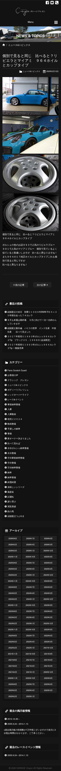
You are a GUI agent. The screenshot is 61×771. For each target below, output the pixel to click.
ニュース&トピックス (19, 45)
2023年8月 (12, 611)
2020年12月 (48, 672)
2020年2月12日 (52, 71)
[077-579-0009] (57, 2)
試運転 (10, 496)
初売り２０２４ (14, 419)
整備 (9, 433)
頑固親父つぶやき (15, 516)
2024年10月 (30, 581)
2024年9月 (48, 581)
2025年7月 (30, 562)
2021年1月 (30, 672)
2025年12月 (48, 550)
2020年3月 (48, 690)
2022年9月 (48, 629)
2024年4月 (30, 593)
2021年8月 (12, 659)
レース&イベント (15, 399)
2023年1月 (30, 623)
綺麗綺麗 (11, 482)
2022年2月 (12, 647)
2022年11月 (12, 629)
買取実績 (11, 506)
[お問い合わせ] (52, 2)
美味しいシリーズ (15, 487)
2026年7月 (30, 538)
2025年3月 (48, 568)
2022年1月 (30, 647)
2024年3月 (48, 593)
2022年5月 (12, 641)
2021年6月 (48, 659)
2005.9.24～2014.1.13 (17, 723)
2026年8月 (12, 538)
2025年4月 (30, 568)
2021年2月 (12, 672)
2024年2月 (12, 599)
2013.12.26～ (13, 718)
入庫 (9, 409)
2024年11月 (12, 581)
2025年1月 (30, 574)
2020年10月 (30, 678)
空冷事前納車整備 (15, 457)
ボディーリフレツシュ (18, 389)
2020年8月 (12, 684)
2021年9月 (48, 653)
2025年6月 (48, 562)
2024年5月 (12, 593)
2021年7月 (30, 659)
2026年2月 (12, 550)
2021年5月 (12, 666)
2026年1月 (30, 550)
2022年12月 (48, 623)
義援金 (10, 491)
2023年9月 (48, 605)
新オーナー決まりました (19, 438)
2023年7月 (30, 611)
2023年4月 (30, 617)
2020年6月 (48, 684)
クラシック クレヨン (18, 380)
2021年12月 (48, 647)
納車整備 (11, 477)
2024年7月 (30, 587)
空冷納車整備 (13, 467)
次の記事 (42, 284)
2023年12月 (48, 599)
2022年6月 (48, 635)
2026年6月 (48, 538)
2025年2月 (12, 574)
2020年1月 (30, 696)
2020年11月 (12, 678)
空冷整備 (11, 462)
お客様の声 (12, 375)
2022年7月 (30, 635)
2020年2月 (12, 696)
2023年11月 (12, 605)
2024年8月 (12, 587)
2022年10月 (30, 629)
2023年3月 (48, 617)
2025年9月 (48, 556)
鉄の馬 (10, 511)
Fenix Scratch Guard (17, 370)
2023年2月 (12, 623)
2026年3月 (48, 544)
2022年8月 (12, 635)
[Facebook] (47, 2)
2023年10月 (30, 605)
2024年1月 (30, 599)
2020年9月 (48, 678)
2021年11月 (12, 653)
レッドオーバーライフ (18, 394)
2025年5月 (12, 568)
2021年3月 (48, 666)
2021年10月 (30, 653)
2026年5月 (12, 544)
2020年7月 (30, 684)
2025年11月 (12, 556)
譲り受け (11, 501)
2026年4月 (30, 544)
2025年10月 (30, 556)
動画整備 (11, 423)
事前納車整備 (13, 404)
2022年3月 (48, 641)
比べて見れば (13, 443)
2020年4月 (30, 690)
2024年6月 (48, 587)
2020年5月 (12, 690)
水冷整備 (11, 453)
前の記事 (19, 284)
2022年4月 (30, 641)
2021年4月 (30, 666)
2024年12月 (48, 574)
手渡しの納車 (13, 428)
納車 (9, 472)
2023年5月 (12, 617)
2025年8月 (12, 562)
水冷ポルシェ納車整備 (18, 448)
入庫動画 (11, 414)
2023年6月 (48, 611)
